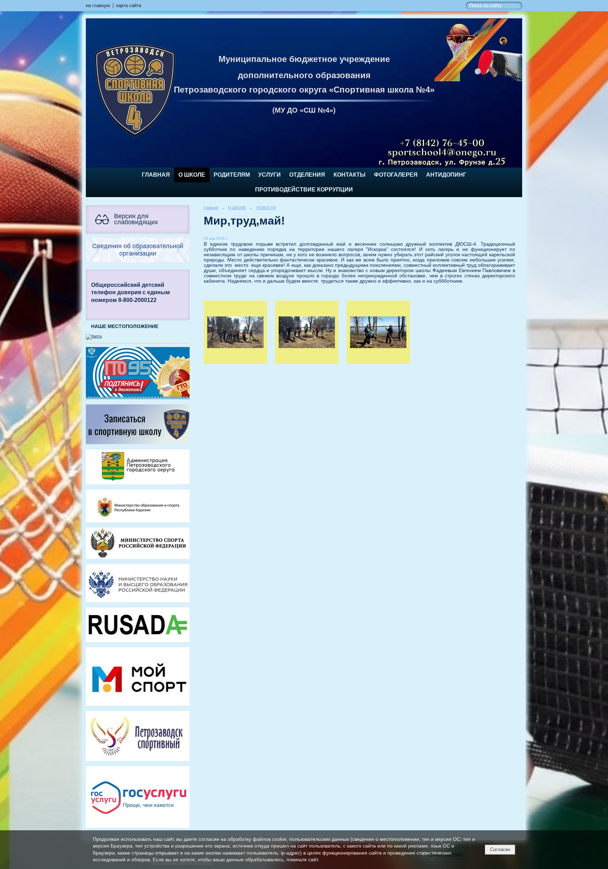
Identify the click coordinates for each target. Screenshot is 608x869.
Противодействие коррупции (304, 190)
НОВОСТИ (266, 208)
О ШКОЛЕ (191, 175)
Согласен (500, 849)
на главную (98, 5)
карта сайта (128, 5)
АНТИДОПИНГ (446, 175)
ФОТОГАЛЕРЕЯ (396, 175)
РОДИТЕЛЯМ (232, 175)
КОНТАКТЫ (350, 175)
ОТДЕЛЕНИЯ (307, 175)
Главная (156, 175)
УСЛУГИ (269, 175)
